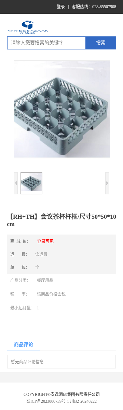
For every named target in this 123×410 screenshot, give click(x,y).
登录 (61, 6)
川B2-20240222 (83, 401)
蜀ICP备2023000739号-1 (47, 401)
